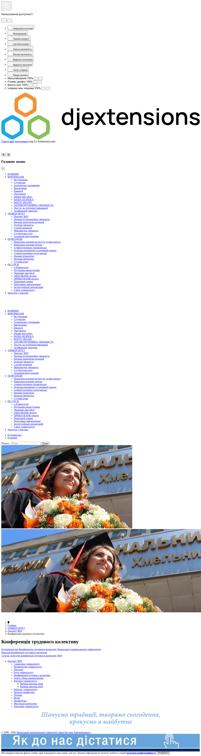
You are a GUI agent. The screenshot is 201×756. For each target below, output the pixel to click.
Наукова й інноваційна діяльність (32, 219)
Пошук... (6, 443)
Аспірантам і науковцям (27, 185)
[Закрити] (9, 20)
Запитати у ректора (18, 293)
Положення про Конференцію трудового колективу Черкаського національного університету (51, 649)
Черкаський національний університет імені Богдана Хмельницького (53, 732)
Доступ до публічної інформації (31, 208)
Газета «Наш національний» (29, 678)
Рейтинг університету (25, 689)
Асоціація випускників (26, 236)
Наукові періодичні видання (29, 222)
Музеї (17, 698)
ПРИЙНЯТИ (163, 753)
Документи (20, 194)
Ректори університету (25, 681)
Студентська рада (23, 233)
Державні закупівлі (24, 273)
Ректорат (18, 669)
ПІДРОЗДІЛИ (15, 239)
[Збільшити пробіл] (48, 88)
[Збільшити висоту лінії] (35, 85)
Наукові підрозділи (24, 256)
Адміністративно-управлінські (30, 247)
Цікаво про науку (23, 196)
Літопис (18, 695)
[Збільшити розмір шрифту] (40, 81)
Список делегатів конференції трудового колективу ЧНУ (31, 655)
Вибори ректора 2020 (31, 686)
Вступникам (20, 179)
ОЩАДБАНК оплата (25, 276)
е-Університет (21, 267)
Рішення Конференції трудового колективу (24, 652)
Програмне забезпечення (27, 284)
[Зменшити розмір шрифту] (35, 81)
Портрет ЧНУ (21, 216)
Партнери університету (26, 706)
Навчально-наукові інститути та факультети (37, 242)
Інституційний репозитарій (28, 287)
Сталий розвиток (23, 227)
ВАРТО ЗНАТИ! (23, 202)
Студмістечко (21, 261)
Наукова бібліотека (24, 259)
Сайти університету (24, 290)
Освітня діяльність (24, 225)
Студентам (19, 182)
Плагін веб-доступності (15, 141)
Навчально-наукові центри (28, 244)
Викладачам (20, 188)
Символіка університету (27, 664)
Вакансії (18, 191)
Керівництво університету (28, 666)
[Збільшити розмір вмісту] (40, 78)
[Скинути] (4, 20)
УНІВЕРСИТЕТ (16, 213)
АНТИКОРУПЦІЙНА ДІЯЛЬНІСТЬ (33, 205)
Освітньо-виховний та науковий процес (35, 250)
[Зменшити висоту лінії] (30, 85)
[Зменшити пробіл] (43, 88)
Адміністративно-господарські (30, 253)
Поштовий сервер (23, 281)
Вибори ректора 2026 (31, 683)
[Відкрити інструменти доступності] (6, 5)
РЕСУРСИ (13, 264)
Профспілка (20, 700)
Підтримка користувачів (27, 270)
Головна (12, 625)
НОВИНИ (13, 174)
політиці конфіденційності (141, 753)
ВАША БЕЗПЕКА (24, 199)
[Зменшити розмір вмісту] (36, 78)
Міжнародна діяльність (26, 230)
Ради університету (24, 672)
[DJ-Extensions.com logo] (100, 138)
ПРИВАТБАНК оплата (26, 278)
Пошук (45, 443)
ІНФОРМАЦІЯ (16, 177)
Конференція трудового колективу (32, 675)
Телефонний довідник (26, 211)
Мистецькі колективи (25, 703)
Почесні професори (24, 692)
